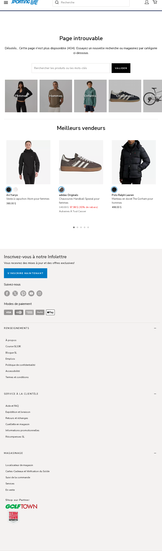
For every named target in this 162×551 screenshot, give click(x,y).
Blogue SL (11, 352)
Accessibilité (13, 371)
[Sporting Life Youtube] (31, 293)
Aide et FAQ (12, 405)
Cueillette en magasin (17, 424)
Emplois (10, 358)
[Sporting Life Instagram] (39, 293)
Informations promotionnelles (22, 430)
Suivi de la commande (18, 477)
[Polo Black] (114, 189)
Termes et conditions (17, 377)
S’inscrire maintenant (26, 273)
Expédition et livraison (18, 412)
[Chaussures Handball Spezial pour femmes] (81, 162)
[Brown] (61, 189)
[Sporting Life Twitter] (15, 293)
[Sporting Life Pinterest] (23, 293)
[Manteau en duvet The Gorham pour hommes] (134, 162)
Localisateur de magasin (19, 465)
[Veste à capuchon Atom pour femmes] (28, 162)
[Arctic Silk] (15, 189)
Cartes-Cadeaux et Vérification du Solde (27, 471)
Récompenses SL (15, 436)
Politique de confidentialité (20, 365)
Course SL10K (13, 346)
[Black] (9, 189)
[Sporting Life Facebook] (7, 293)
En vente (10, 489)
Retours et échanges (17, 418)
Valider (121, 68)
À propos (11, 340)
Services (10, 483)
